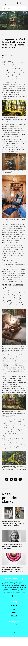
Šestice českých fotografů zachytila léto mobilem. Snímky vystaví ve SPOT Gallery (13, 523)
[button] (25, 3)
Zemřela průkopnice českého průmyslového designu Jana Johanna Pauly (12, 546)
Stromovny (9, 71)
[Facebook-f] (17, 3)
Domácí (14, 606)
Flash (14, 609)
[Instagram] (20, 3)
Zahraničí (14, 616)
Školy (14, 612)
